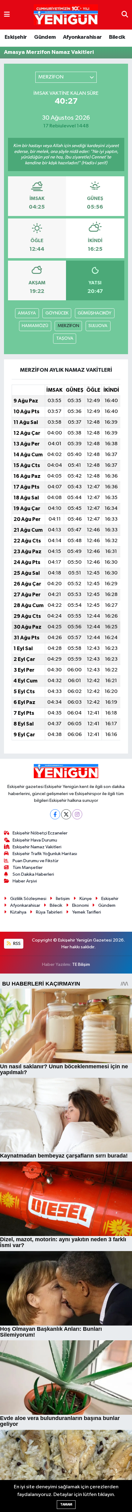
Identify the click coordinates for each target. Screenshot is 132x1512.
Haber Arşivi (25, 881)
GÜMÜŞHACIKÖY (94, 313)
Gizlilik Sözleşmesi (28, 898)
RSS (16, 943)
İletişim (63, 898)
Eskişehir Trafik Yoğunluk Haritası (45, 853)
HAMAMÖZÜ (35, 325)
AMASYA (27, 313)
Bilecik (117, 37)
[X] (66, 814)
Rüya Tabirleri (49, 912)
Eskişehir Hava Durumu (35, 840)
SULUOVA (97, 325)
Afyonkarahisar (82, 37)
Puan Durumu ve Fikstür (36, 860)
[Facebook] (55, 814)
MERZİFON (68, 325)
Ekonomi (80, 905)
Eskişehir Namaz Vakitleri (37, 847)
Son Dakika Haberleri (33, 874)
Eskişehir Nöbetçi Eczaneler (40, 833)
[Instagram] (77, 814)
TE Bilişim (81, 964)
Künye (86, 898)
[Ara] (125, 14)
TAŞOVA (64, 338)
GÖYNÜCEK (56, 313)
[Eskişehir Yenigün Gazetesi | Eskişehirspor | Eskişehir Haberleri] (66, 15)
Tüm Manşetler (28, 867)
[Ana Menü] (7, 14)
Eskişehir (16, 37)
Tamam (66, 1504)
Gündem (45, 37)
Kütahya (18, 912)
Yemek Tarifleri (86, 912)
